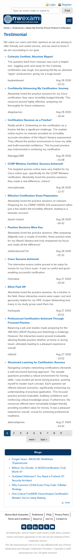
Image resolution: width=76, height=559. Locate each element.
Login (52, 4)
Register (67, 4)
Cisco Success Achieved (23, 259)
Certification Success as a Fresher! (30, 119)
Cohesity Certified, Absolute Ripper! (30, 56)
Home (7, 28)
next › (32, 439)
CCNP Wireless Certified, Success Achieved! (35, 163)
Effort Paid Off (17, 286)
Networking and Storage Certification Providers (28, 549)
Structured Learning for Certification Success (36, 362)
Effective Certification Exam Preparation (33, 195)
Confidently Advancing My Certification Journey (38, 88)
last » (44, 439)
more (67, 503)
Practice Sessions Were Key (25, 227)
